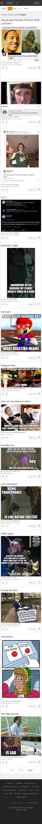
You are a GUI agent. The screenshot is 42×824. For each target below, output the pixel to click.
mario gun (6, 312)
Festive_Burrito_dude (9, 15)
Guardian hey (7, 445)
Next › (30, 770)
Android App (21, 803)
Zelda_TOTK (17, 471)
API (11, 793)
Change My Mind (9, 590)
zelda (15, 299)
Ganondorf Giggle (9, 245)
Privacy (37, 790)
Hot (10, 8)
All (3, 8)
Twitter (13, 803)
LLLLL (4, 197)
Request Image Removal (30, 793)
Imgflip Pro (10, 783)
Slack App (17, 793)
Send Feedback (21, 797)
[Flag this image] (39, 68)
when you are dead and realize (15, 401)
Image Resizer (22, 790)
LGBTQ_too (17, 521)
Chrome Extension (33, 803)
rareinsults (16, 62)
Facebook (6, 803)
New (15, 8)
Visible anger (7, 533)
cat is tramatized (9, 484)
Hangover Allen (8, 365)
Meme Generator (30, 783)
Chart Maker (35, 786)
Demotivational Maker (9, 790)
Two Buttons (7, 636)
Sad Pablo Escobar (10, 714)
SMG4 (15, 352)
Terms (6, 793)
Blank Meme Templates (10, 786)
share (31, 68)
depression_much (18, 757)
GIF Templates (24, 786)
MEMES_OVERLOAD (19, 388)
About (31, 790)
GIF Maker (19, 783)
